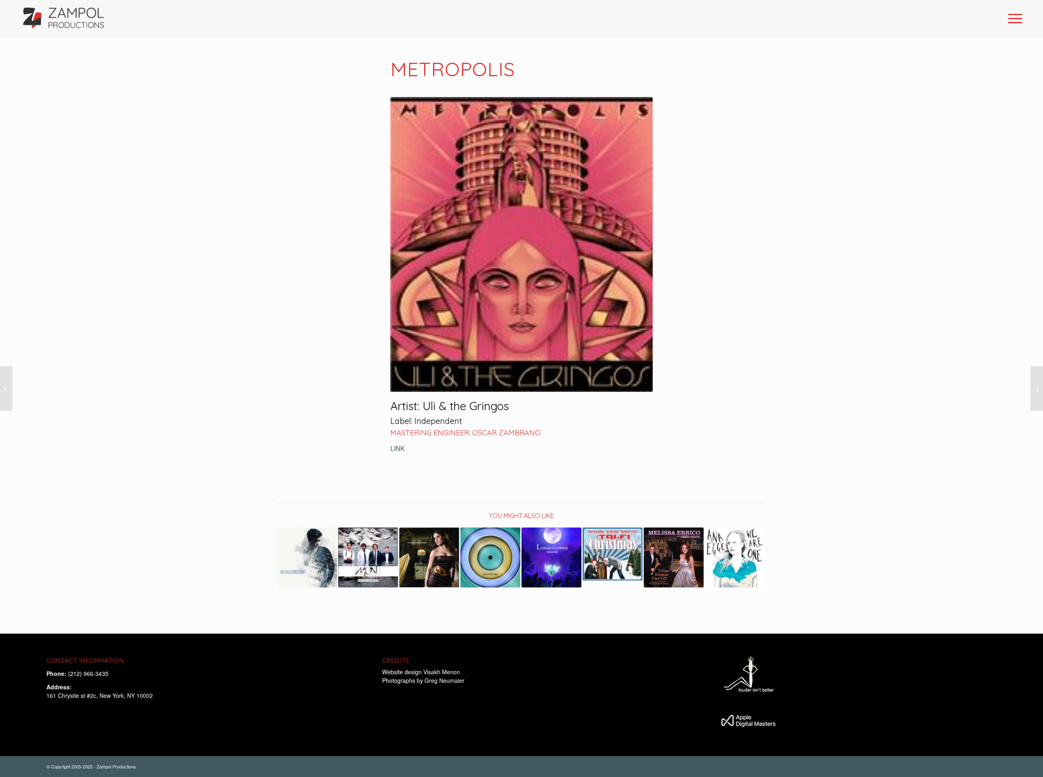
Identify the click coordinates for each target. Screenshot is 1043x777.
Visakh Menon (442, 672)
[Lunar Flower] (551, 557)
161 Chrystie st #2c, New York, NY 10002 (99, 695)
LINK (397, 448)
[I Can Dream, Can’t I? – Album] (674, 557)
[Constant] (307, 557)
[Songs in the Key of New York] (1036, 388)
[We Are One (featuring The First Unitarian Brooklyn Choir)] (735, 557)
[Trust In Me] (490, 557)
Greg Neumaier (444, 680)
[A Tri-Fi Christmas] (613, 554)
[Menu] (1012, 18)
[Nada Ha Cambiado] (368, 557)
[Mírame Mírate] (429, 557)
